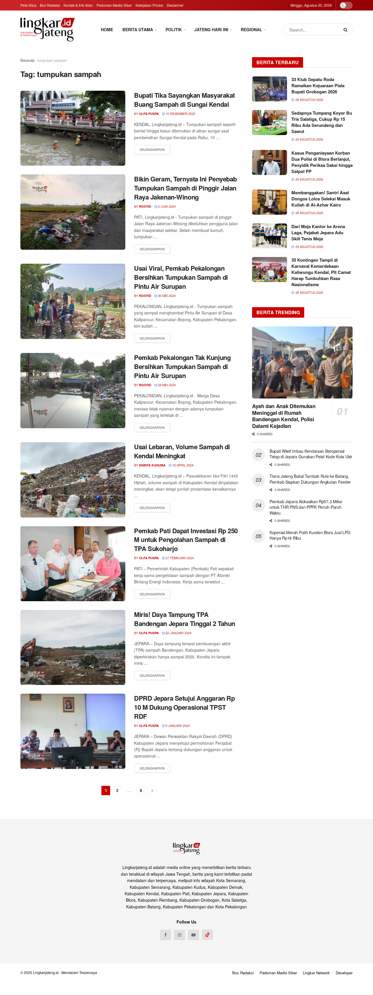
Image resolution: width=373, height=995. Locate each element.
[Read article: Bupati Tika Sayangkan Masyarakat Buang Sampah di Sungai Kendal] (72, 128)
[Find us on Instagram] (179, 935)
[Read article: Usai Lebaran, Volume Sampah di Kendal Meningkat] (72, 479)
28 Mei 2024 (166, 384)
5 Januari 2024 (177, 725)
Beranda (27, 60)
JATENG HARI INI (211, 29)
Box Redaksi (50, 5)
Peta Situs (28, 5)
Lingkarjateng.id (46, 972)
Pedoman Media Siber (114, 5)
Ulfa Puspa (149, 113)
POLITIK (174, 29)
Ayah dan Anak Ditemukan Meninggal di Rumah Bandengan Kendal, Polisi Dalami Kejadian (284, 416)
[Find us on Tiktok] (207, 934)
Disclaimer (175, 5)
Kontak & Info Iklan (78, 5)
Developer (344, 972)
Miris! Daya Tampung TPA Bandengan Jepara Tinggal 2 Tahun (184, 619)
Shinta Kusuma (152, 465)
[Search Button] (347, 29)
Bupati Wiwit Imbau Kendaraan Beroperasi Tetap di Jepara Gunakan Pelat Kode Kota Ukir (311, 454)
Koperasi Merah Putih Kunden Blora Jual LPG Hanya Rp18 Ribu (310, 535)
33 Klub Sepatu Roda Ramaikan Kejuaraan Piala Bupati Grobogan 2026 (317, 85)
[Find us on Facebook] (165, 935)
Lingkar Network (316, 972)
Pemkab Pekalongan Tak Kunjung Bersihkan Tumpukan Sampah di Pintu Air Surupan (182, 366)
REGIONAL (251, 29)
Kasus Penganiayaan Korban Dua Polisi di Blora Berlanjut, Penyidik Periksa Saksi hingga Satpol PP (322, 162)
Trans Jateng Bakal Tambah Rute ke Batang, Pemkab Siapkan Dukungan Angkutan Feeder (310, 479)
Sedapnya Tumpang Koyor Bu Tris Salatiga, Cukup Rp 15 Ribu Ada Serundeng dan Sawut (321, 122)
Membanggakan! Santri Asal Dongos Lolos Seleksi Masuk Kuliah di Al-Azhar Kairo (320, 198)
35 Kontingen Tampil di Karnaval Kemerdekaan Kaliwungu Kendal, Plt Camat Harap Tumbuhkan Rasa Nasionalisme (321, 272)
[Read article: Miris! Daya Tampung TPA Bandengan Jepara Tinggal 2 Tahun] (72, 647)
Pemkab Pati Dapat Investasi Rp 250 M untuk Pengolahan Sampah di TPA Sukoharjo (186, 539)
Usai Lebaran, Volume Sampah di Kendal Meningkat (182, 451)
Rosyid (145, 206)
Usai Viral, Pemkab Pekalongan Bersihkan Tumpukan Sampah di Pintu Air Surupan (181, 277)
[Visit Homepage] (47, 29)
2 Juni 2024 (166, 206)
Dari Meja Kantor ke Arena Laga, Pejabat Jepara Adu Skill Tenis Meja (318, 232)
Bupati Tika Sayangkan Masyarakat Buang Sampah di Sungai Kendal (184, 99)
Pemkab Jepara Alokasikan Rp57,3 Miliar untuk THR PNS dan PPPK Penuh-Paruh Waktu (306, 507)
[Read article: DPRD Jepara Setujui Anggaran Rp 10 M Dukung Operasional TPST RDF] (72, 731)
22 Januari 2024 (178, 632)
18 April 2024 (182, 465)
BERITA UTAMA (137, 29)
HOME (107, 29)
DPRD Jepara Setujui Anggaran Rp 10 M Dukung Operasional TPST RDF (184, 707)
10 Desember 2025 (180, 113)
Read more (152, 149)
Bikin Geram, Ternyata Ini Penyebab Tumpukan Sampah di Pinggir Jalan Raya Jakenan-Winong (185, 188)
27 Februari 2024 (179, 557)
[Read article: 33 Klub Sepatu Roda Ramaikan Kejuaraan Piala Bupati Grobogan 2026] (269, 89)
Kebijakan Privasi (149, 5)
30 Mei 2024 (166, 295)
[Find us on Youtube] (193, 935)
